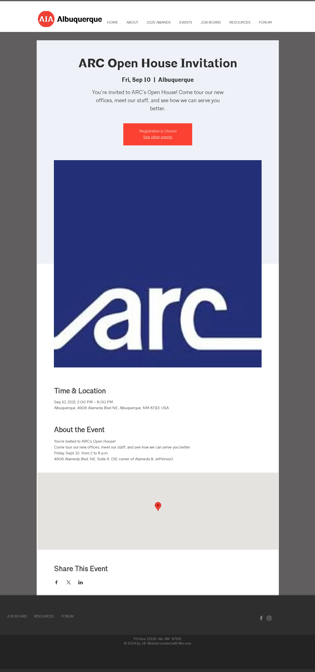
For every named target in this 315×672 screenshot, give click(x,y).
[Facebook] (261, 618)
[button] (239, 22)
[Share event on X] (68, 582)
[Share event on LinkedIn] (80, 582)
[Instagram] (269, 618)
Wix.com (184, 643)
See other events (157, 137)
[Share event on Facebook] (56, 582)
